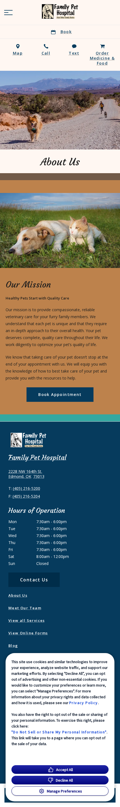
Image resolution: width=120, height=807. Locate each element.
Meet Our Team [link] (24, 607)
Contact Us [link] (34, 580)
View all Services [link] (26, 620)
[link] (60, 11)
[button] (8, 12)
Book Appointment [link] (59, 394)
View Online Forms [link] (28, 633)
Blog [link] (13, 645)
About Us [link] (17, 595)
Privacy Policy (83, 702)
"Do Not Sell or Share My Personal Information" (59, 731)
